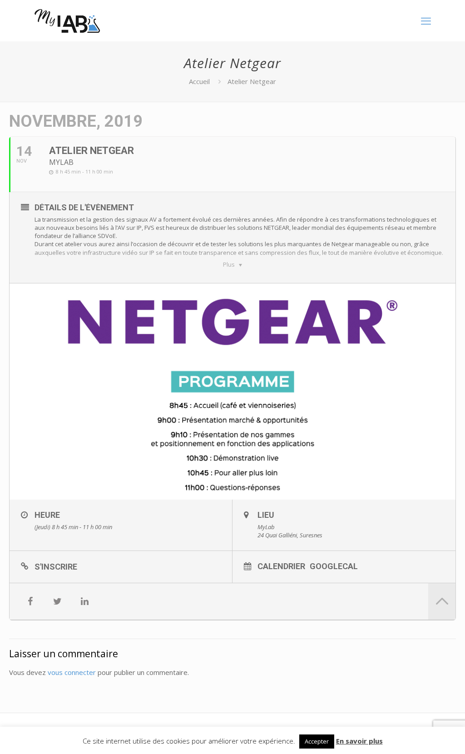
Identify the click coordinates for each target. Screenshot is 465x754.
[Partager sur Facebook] (30, 601)
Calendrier (281, 565)
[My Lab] (67, 20)
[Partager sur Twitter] (57, 601)
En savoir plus (359, 740)
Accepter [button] (317, 741)
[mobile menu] (426, 20)
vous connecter (72, 672)
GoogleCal (334, 565)
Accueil (199, 81)
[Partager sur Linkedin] (84, 601)
